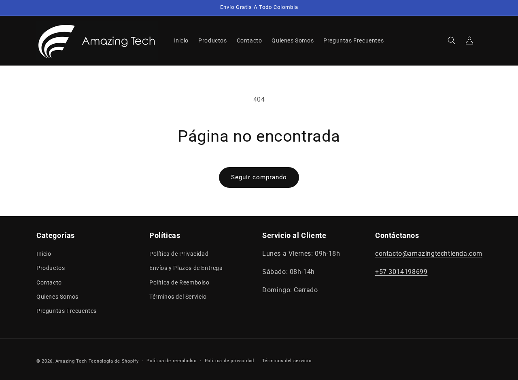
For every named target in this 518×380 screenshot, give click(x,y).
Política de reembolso (171, 360)
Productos (50, 268)
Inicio (43, 254)
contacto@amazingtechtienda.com (428, 253)
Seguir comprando (259, 177)
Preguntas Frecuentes (66, 311)
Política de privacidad (229, 360)
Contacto (49, 282)
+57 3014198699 (401, 272)
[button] (452, 40)
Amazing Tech (72, 361)
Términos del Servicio (178, 296)
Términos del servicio (287, 360)
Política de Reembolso (179, 282)
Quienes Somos (57, 296)
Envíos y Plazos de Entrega (186, 268)
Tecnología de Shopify (114, 361)
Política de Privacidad (178, 254)
